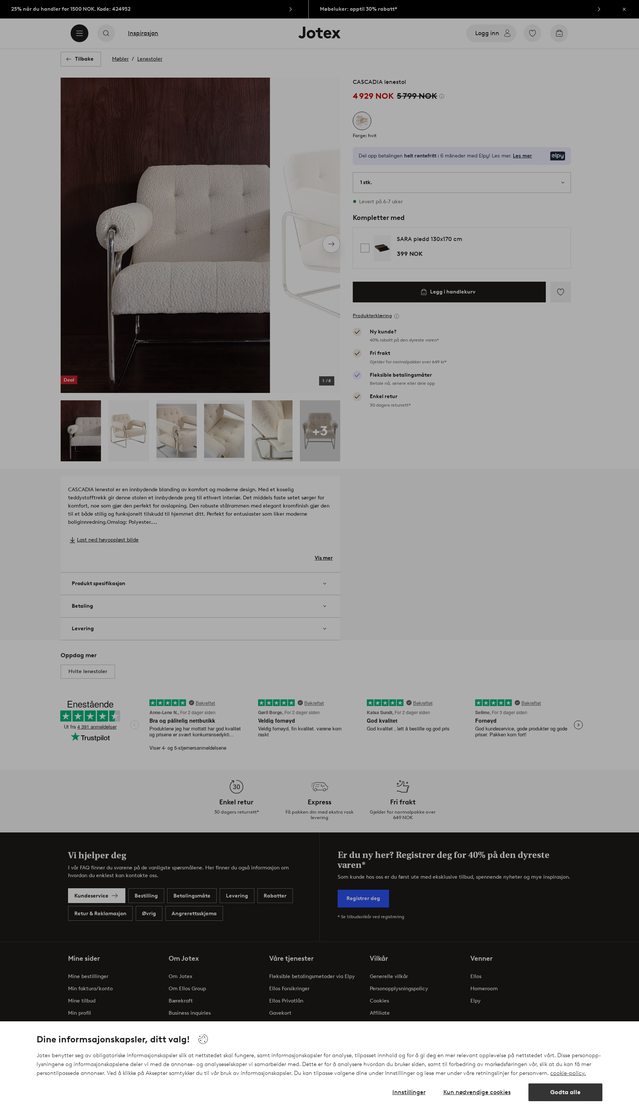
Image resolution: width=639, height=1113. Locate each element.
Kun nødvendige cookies (477, 1092)
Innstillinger (409, 1092)
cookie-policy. (568, 1073)
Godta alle (565, 1092)
